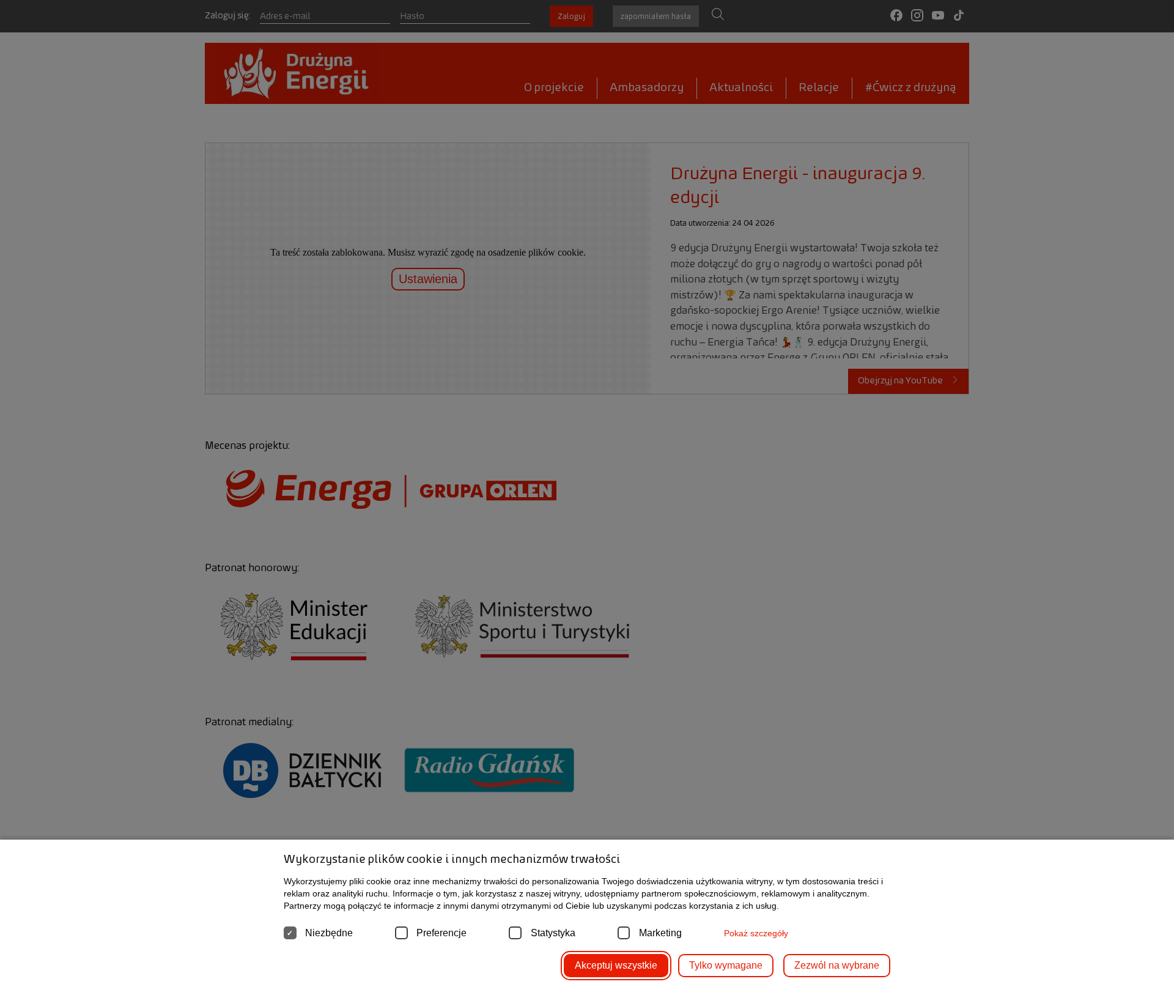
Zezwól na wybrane (836, 965)
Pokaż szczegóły (756, 933)
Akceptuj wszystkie (616, 965)
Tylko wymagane (725, 965)
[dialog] (587, 493)
